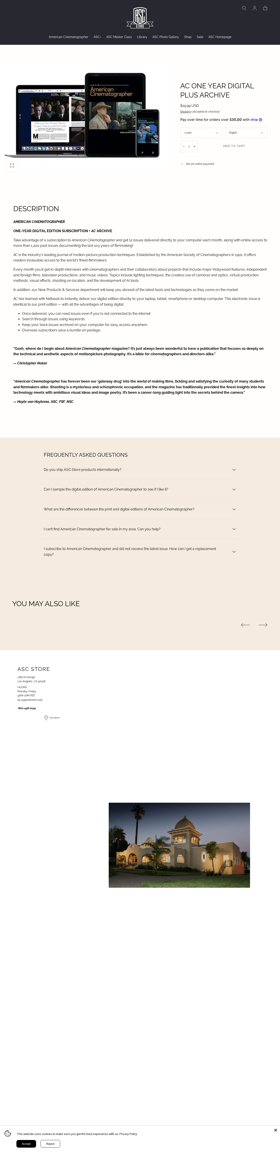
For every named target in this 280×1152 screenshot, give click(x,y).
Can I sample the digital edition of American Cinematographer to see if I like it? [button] (106, 489)
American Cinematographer (68, 37)
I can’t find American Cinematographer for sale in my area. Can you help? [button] (102, 529)
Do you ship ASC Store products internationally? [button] (82, 470)
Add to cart (234, 146)
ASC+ (97, 37)
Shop (188, 37)
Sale (200, 37)
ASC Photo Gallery (165, 37)
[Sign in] (254, 8)
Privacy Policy (128, 1134)
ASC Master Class (119, 37)
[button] (244, 8)
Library (142, 37)
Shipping (185, 111)
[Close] (275, 1130)
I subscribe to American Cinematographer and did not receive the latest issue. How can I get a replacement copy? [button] (130, 552)
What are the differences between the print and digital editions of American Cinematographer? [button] (119, 509)
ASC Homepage (219, 37)
